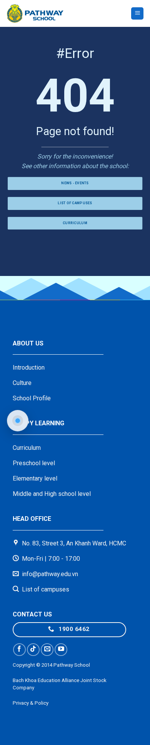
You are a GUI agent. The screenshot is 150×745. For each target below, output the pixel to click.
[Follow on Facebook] (19, 649)
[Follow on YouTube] (61, 649)
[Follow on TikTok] (33, 649)
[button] (137, 13)
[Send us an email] (47, 649)
